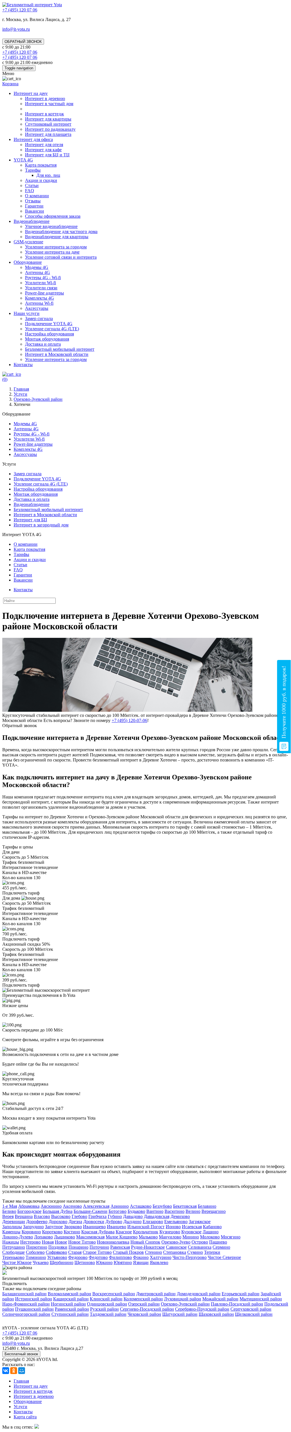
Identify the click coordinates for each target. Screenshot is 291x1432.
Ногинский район (68, 1304)
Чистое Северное (224, 1257)
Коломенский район (143, 1298)
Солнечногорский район (26, 1314)
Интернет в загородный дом (41, 524)
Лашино (211, 1231)
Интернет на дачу (31, 93)
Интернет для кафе (43, 149)
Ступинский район (70, 1314)
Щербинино (61, 1262)
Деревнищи (13, 1221)
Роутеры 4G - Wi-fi (43, 277)
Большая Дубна (57, 1211)
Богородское (29, 1211)
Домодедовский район (199, 1293)
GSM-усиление (28, 241)
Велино (193, 1211)
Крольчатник (145, 1231)
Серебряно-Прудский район (202, 1309)
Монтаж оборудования (47, 339)
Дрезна (75, 1221)
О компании (37, 195)
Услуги (20, 1406)
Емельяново (176, 1221)
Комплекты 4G (39, 298)
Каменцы (11, 1231)
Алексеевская (96, 1206)
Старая (75, 1252)
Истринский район (33, 1298)
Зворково (73, 1226)
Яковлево (159, 1262)
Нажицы (10, 1242)
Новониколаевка (113, 1242)
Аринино (120, 1206)
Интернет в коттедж (44, 113)
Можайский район (220, 1298)
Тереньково (13, 1257)
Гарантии (34, 206)
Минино (190, 1236)
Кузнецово (169, 1231)
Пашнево (218, 1242)
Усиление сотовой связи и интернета (61, 257)
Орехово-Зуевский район (185, 1304)
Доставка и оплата (43, 344)
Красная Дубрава (98, 1231)
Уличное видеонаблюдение (51, 226)
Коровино (31, 1231)
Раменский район (72, 1309)
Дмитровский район (156, 1293)
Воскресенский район (113, 1293)
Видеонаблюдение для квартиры (56, 236)
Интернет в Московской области (56, 354)
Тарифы (33, 170)
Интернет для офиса (33, 139)
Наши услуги (27, 313)
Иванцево (116, 1226)
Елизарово (153, 1221)
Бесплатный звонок (21, 1354)
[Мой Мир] (21, 1370)
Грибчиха (97, 1216)
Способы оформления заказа (52, 216)
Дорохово (58, 1221)
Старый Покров (128, 1252)
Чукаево (41, 1262)
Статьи (32, 185)
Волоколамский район (69, 1293)
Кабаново (212, 1226)
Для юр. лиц (48, 175)
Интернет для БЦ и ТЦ (47, 154)
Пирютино (36, 1247)
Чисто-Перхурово (189, 1257)
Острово (200, 1242)
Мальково (148, 1236)
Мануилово (170, 1236)
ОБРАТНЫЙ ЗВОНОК (23, 42)
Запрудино (33, 1226)
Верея (8, 1216)
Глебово (79, 1216)
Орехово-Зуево (175, 1242)
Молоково (210, 1236)
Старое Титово (97, 1252)
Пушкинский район (34, 1309)
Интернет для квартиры (48, 119)
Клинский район (106, 1298)
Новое (61, 1242)
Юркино (104, 1262)
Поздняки (57, 1247)
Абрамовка (29, 1206)
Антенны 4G (37, 272)
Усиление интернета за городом (56, 246)
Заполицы (12, 1226)
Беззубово (162, 1206)
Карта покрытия (41, 165)
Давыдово (133, 1216)
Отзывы (33, 200)
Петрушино (13, 1247)
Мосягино (230, 1236)
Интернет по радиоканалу (50, 129)
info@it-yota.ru (16, 29)
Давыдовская (156, 1216)
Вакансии (34, 211)
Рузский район (104, 1309)
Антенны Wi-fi (39, 303)
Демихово (180, 1216)
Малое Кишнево (122, 1236)
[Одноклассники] (13, 1370)
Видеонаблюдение (31, 221)
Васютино (174, 1211)
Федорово (78, 1257)
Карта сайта (25, 1416)
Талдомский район (108, 1314)
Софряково (56, 1252)
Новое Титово (82, 1242)
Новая (48, 1242)
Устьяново (57, 1257)
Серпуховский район (250, 1309)
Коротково (52, 1231)
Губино (115, 1216)
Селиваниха (199, 1247)
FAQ (29, 190)
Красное (124, 1231)
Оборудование (28, 262)
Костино (72, 1231)
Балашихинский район (24, 1293)
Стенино (153, 1252)
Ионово (173, 1226)
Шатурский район (180, 1314)
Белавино (207, 1206)
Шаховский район (216, 1314)
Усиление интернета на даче (52, 252)
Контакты (23, 364)
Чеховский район (144, 1314)
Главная (21, 1381)
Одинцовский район (107, 1304)
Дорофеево (36, 1221)
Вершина (24, 1216)
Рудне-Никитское (148, 1247)
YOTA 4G (23, 159)
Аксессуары (36, 308)
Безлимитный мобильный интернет (59, 349)
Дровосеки (93, 1221)
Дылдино (132, 1221)
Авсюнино (51, 1206)
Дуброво (113, 1221)
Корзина (10, 83)
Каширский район (71, 1298)
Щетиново (84, 1262)
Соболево (35, 1252)
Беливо (9, 1211)
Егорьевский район (240, 1293)
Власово (42, 1216)
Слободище (13, 1252)
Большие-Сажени (90, 1211)
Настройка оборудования (49, 333)
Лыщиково (64, 1236)
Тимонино (36, 1257)
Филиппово (120, 1257)
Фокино (141, 1257)
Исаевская (192, 1226)
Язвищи (141, 1262)
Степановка (174, 1252)
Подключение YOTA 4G (48, 323)
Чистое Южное (17, 1262)
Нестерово (30, 1242)
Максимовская (90, 1236)
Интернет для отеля (44, 144)
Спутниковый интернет (48, 124)
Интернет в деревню (45, 98)
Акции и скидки (41, 180)
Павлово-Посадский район (237, 1304)
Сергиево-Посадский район (147, 1309)
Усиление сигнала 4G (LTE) (52, 328)
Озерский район (144, 1304)
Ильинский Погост (146, 1226)
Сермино (221, 1247)
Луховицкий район (182, 1298)
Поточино (99, 1247)
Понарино (78, 1247)
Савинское (176, 1247)
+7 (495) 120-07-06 (129, 720)
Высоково (60, 1216)
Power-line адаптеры (44, 292)
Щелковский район (254, 1314)
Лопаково (43, 1236)
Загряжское (200, 1221)
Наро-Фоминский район (26, 1304)
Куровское (191, 1231)
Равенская (120, 1247)
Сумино (195, 1252)
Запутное (54, 1226)
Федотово (98, 1257)
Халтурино (160, 1257)
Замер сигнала (39, 318)
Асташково (140, 1206)
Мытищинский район (261, 1298)
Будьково (136, 1211)
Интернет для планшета (48, 134)
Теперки (212, 1252)
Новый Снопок (145, 1242)
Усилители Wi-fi (40, 282)
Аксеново (72, 1206)
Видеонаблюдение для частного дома (61, 231)
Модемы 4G (36, 267)
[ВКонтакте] (5, 1370)
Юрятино (123, 1262)
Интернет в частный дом (49, 103)
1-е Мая (9, 1206)
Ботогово (117, 1211)
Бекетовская (185, 1206)
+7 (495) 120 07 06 (19, 1333)
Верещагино (213, 1211)
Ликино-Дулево (17, 1236)
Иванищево (94, 1226)
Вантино (154, 1211)
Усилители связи (41, 287)
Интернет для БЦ (30, 519)
